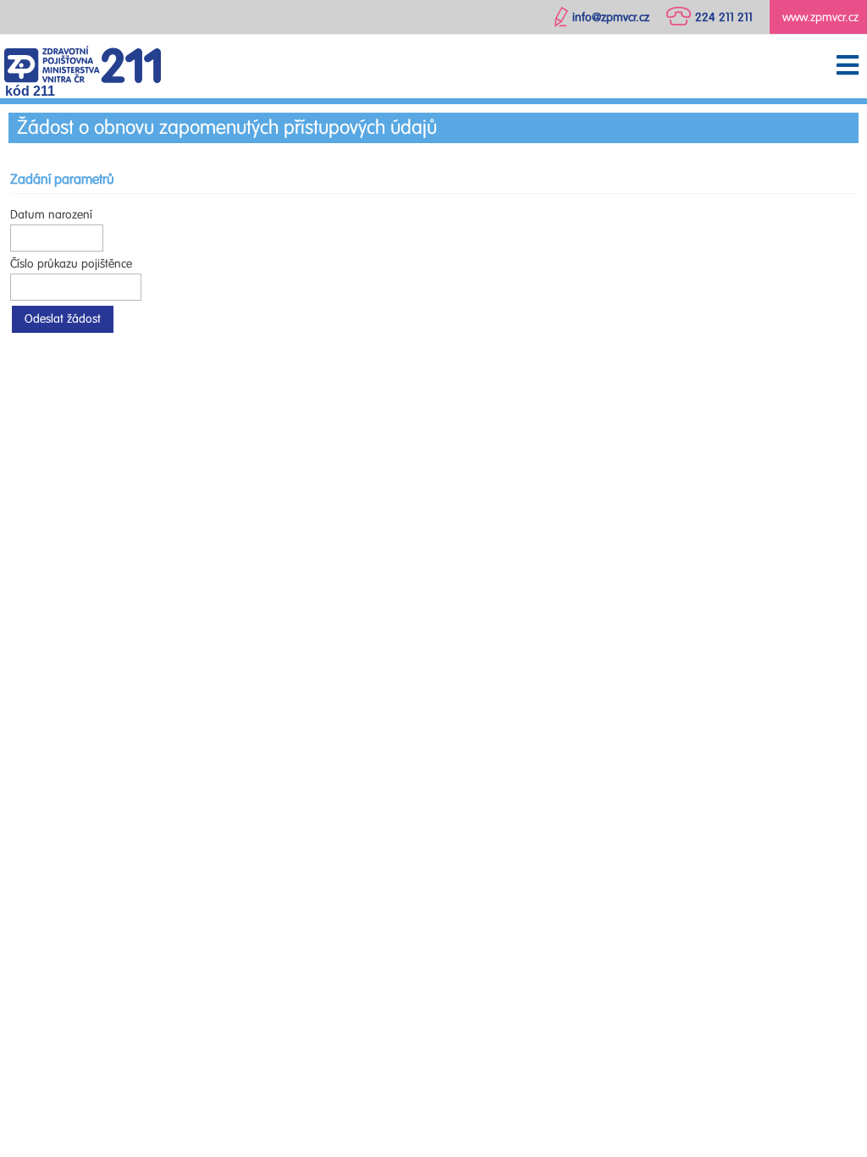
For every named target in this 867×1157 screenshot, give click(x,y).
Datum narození (51, 215)
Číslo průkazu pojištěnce (71, 264)
